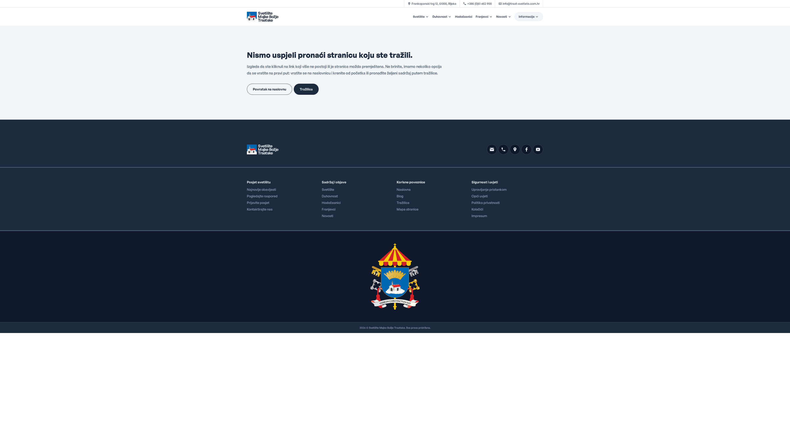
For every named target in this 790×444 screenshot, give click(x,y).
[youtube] (538, 149)
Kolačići (477, 209)
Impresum (479, 216)
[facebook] (526, 149)
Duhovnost (439, 16)
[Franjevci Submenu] (491, 17)
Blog (400, 196)
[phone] (503, 149)
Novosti (501, 16)
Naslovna (404, 189)
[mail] (492, 149)
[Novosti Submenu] (510, 17)
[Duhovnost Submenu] (450, 17)
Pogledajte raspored (262, 196)
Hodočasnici (463, 16)
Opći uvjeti (480, 196)
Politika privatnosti (486, 203)
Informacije (526, 16)
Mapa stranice (407, 209)
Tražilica (403, 203)
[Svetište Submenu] (428, 17)
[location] (515, 149)
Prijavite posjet (258, 203)
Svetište (419, 16)
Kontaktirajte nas (259, 209)
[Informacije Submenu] (538, 16)
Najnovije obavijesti (261, 189)
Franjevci (482, 16)
